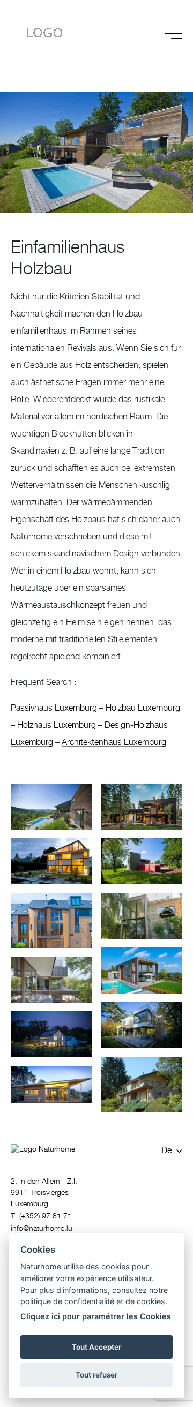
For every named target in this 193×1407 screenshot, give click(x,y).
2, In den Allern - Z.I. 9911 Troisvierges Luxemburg (44, 1193)
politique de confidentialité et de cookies (92, 1301)
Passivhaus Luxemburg (54, 708)
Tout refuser (96, 1375)
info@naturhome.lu (41, 1228)
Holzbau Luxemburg (143, 708)
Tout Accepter (96, 1347)
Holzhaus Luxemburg (56, 725)
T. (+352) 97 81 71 (41, 1216)
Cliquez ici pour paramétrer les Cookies (95, 1316)
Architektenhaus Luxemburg (114, 742)
